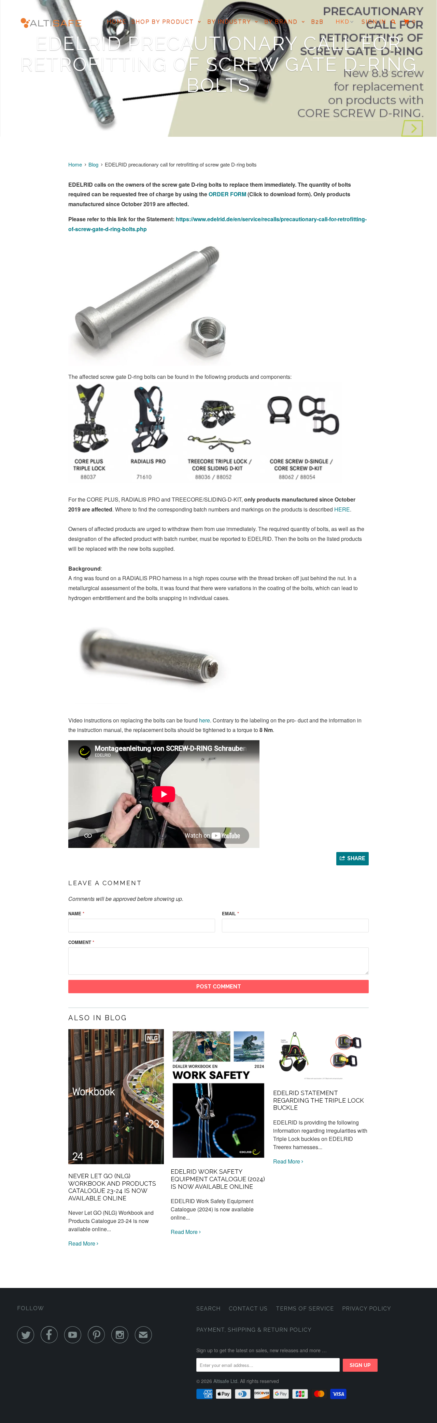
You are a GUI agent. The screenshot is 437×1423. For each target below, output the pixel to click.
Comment (81, 942)
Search (208, 1308)
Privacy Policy (366, 1308)
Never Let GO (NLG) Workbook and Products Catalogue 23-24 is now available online (112, 1187)
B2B (317, 21)
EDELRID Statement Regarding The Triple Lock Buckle (318, 1100)
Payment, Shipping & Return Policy (254, 1330)
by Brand (283, 21)
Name (76, 913)
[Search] (394, 21)
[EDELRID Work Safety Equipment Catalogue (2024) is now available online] (218, 1161)
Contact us (248, 1308)
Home (116, 21)
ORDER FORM (227, 194)
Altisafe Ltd (225, 1381)
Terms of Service (305, 1308)
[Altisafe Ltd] (52, 25)
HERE (342, 509)
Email (230, 913)
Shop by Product (164, 21)
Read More (82, 1243)
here (204, 720)
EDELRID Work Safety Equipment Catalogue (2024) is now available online (218, 1179)
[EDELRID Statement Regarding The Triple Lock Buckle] (321, 1082)
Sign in (374, 21)
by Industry (231, 21)
